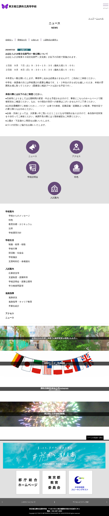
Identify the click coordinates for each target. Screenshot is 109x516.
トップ (91, 19)
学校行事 (13, 249)
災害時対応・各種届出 (19, 261)
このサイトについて (28, 502)
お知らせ (35, 40)
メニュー (105, 8)
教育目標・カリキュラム (20, 224)
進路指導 (9, 293)
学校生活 (9, 240)
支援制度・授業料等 (18, 277)
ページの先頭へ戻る (95, 438)
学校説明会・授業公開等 (20, 281)
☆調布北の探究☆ (50, 40)
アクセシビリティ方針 (81, 502)
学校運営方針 (15, 233)
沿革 (11, 228)
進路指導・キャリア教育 (20, 302)
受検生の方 (22, 40)
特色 (11, 220)
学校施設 (13, 257)
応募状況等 (14, 273)
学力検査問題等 (16, 286)
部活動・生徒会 (16, 253)
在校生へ (9, 40)
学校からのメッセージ (19, 216)
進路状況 (13, 297)
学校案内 (9, 211)
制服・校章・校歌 (17, 244)
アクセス (9, 313)
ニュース (100, 19)
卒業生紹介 (14, 306)
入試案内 (9, 269)
